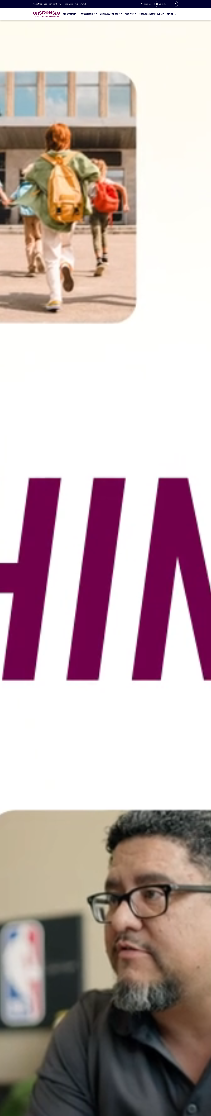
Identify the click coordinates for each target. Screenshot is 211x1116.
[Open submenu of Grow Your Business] (96, 14)
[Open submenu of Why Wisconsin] (75, 14)
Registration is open (42, 4)
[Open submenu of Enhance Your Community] (121, 14)
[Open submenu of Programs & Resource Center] (163, 14)
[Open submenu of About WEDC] (135, 14)
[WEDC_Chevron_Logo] (46, 11)
